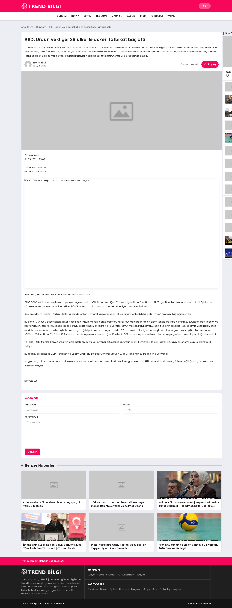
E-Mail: (126, 404)
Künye (91, 574)
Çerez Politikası (106, 574)
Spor (143, 16)
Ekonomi (101, 16)
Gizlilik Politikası (125, 574)
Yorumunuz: (31, 416)
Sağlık (131, 16)
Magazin (116, 16)
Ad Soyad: (30, 404)
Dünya (75, 16)
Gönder (32, 451)
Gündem (62, 16)
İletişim (141, 574)
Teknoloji (156, 16)
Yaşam (171, 16)
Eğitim (87, 16)
